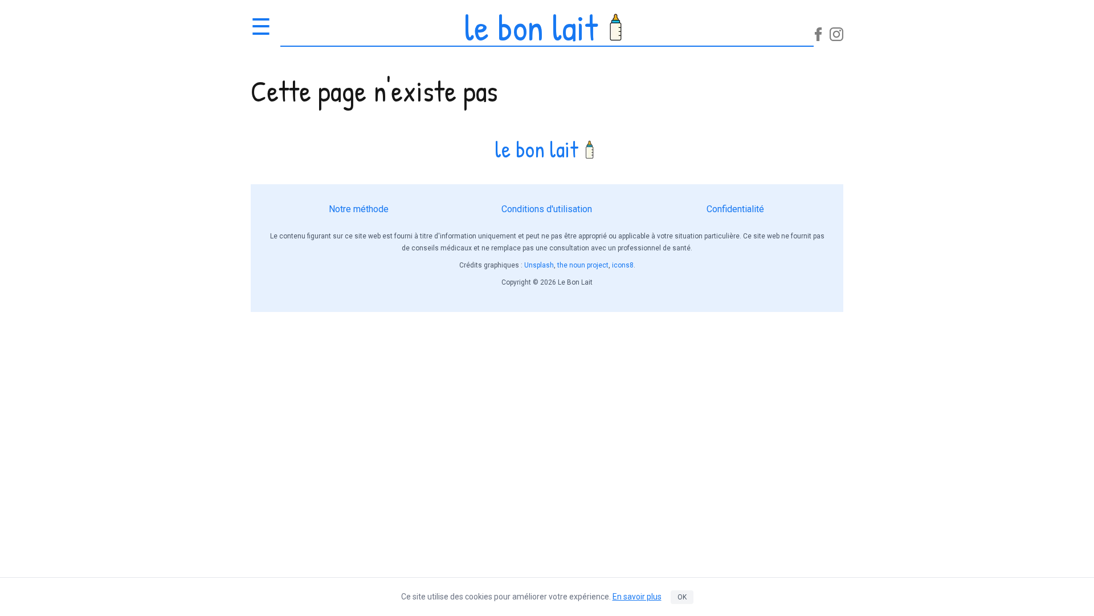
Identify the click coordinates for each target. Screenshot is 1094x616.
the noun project (583, 265)
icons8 (623, 265)
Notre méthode (359, 209)
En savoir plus (637, 596)
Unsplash (539, 265)
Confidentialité (735, 209)
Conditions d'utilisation (546, 209)
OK (682, 597)
